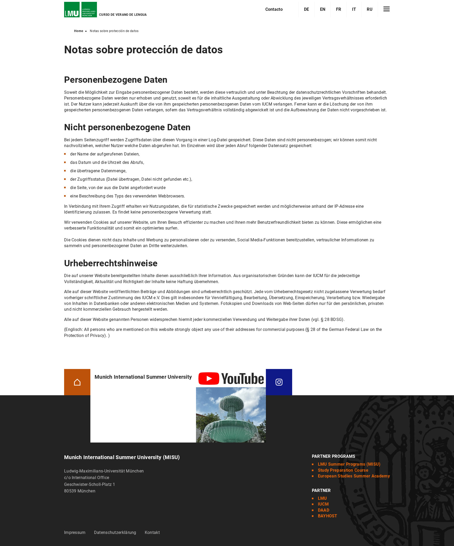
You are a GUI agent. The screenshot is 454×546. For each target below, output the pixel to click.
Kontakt (152, 532)
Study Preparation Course (343, 470)
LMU (322, 498)
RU (370, 9)
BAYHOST (327, 515)
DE (306, 9)
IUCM (323, 504)
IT (354, 9)
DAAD (323, 510)
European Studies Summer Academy (354, 476)
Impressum (75, 532)
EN (323, 9)
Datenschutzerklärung (115, 532)
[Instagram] (279, 381)
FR (338, 9)
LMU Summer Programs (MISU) (349, 464)
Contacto (274, 9)
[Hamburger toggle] (386, 9)
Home (78, 31)
